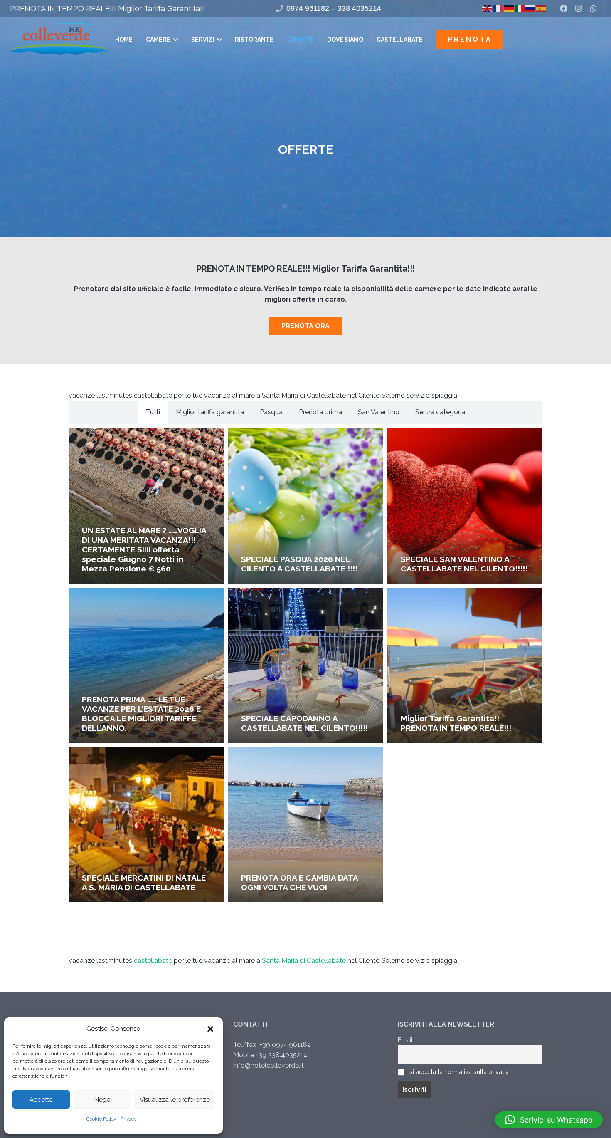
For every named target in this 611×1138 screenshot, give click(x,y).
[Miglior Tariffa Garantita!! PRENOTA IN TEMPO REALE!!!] (464, 665)
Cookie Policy (101, 1119)
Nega (102, 1099)
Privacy (129, 1119)
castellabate (153, 961)
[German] (509, 8)
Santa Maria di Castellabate (304, 961)
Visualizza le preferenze (175, 1099)
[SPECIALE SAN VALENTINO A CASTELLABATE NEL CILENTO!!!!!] (464, 505)
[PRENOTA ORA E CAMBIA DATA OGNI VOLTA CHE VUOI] (305, 824)
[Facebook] (563, 8)
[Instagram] (578, 8)
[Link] (59, 39)
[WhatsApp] (593, 8)
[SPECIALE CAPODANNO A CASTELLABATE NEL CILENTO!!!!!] (305, 665)
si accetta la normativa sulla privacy (459, 1071)
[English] (487, 8)
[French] (498, 8)
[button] (210, 1029)
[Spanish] (541, 8)
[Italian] (520, 8)
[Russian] (530, 8)
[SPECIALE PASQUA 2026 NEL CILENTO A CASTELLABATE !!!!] (305, 505)
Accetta (41, 1099)
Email (405, 1039)
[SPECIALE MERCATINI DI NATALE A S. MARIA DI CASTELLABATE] (146, 824)
